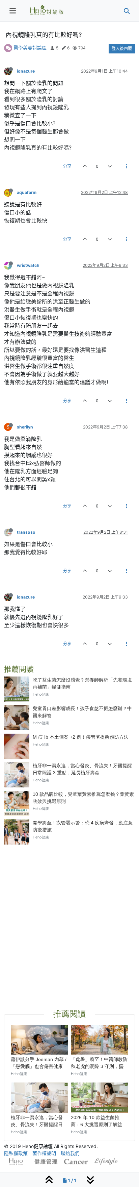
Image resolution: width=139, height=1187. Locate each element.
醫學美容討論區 (30, 47)
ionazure (26, 71)
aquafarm (26, 192)
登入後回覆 (122, 48)
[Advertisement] (69, 919)
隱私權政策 (16, 1153)
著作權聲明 (44, 1153)
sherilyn (25, 426)
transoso (26, 532)
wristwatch (28, 265)
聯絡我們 (70, 1153)
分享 (67, 166)
